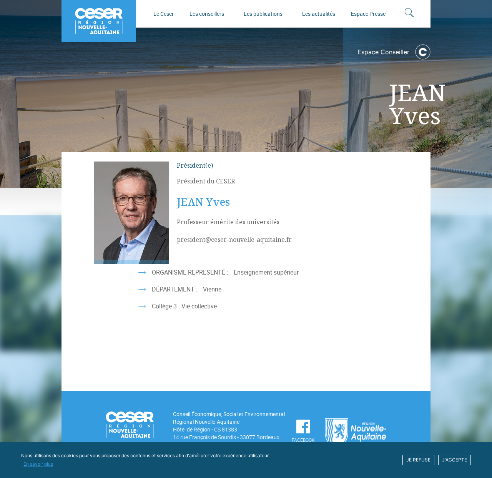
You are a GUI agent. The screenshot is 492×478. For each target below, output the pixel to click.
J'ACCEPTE (454, 460)
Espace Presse (368, 13)
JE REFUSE (418, 460)
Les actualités (318, 13)
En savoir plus (38, 464)
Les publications (263, 13)
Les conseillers (206, 13)
